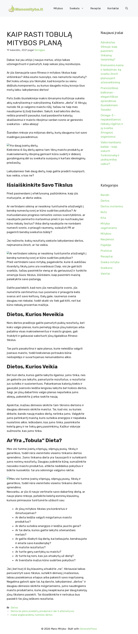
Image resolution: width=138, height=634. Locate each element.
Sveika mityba (110, 262)
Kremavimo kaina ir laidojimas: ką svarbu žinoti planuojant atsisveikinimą (112, 74)
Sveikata (74, 8)
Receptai (95, 8)
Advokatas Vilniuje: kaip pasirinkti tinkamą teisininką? (109, 51)
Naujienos (107, 239)
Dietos (14, 607)
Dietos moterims (112, 206)
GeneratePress (88, 628)
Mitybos (58, 8)
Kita (103, 217)
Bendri (105, 195)
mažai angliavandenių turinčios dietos (32, 614)
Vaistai (105, 273)
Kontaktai (113, 8)
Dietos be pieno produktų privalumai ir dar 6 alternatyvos (42, 611)
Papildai (106, 245)
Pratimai (106, 250)
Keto (104, 212)
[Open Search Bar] (126, 8)
